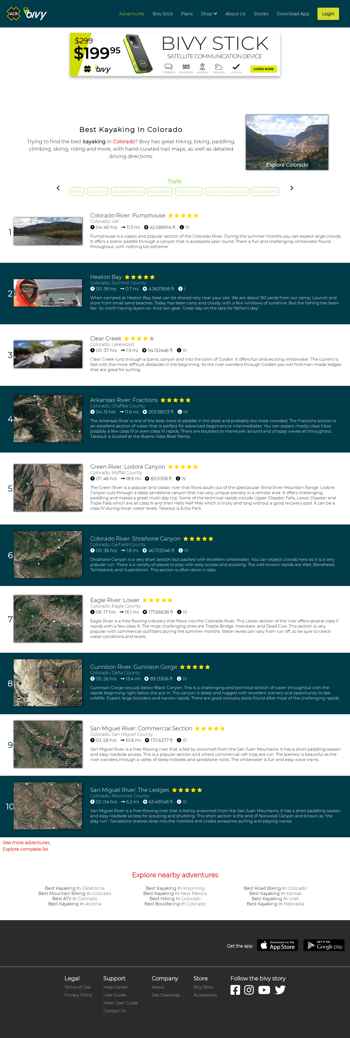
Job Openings (166, 995)
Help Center (115, 987)
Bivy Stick (203, 987)
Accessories (205, 995)
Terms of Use (78, 987)
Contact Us (114, 1010)
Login (328, 13)
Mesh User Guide (120, 1002)
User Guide (114, 995)
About (158, 987)
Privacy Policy (78, 995)
